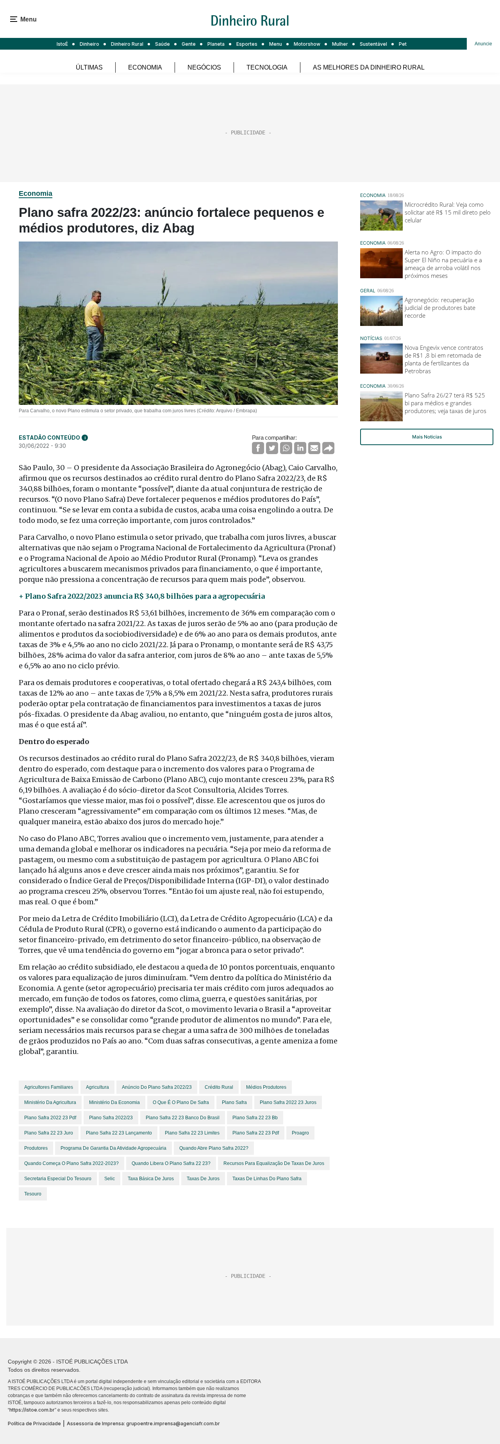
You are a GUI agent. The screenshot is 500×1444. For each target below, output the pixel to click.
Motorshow (307, 44)
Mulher (340, 44)
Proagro (300, 1133)
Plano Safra (234, 1102)
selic (109, 1178)
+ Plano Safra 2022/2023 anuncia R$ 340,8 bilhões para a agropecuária (142, 596)
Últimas (89, 67)
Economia (145, 67)
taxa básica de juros (151, 1178)
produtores (36, 1148)
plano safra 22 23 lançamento (119, 1133)
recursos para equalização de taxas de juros (273, 1163)
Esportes (246, 44)
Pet (403, 44)
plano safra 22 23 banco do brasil (183, 1117)
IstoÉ (62, 44)
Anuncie (483, 44)
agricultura (97, 1087)
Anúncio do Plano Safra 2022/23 (157, 1087)
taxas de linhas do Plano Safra (267, 1178)
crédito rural (219, 1087)
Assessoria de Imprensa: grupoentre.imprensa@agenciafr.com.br (143, 1423)
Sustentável (373, 44)
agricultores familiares (48, 1087)
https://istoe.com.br (32, 1410)
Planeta (216, 44)
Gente (189, 44)
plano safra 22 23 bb (255, 1117)
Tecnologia (267, 67)
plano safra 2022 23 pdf (50, 1117)
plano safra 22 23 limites (192, 1133)
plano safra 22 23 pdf (255, 1133)
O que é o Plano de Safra (181, 1102)
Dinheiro (89, 44)
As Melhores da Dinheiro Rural (369, 67)
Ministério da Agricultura (50, 1102)
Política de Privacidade (34, 1423)
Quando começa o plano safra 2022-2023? (71, 1163)
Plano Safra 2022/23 (111, 1117)
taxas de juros (203, 1178)
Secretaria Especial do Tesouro (57, 1178)
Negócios (204, 67)
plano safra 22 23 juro (48, 1133)
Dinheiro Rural (127, 44)
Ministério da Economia (114, 1102)
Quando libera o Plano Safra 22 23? (171, 1163)
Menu (275, 44)
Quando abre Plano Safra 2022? (213, 1148)
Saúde (162, 44)
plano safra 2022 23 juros (288, 1102)
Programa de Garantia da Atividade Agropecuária (113, 1148)
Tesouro (32, 1194)
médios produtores (266, 1087)
